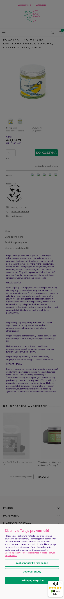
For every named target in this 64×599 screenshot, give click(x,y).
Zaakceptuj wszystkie (32, 580)
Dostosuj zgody (32, 571)
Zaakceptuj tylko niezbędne (32, 563)
